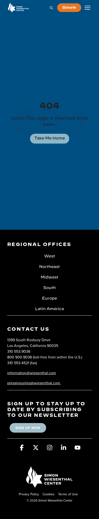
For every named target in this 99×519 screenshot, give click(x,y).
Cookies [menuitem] (49, 494)
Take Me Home (49, 138)
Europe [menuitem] (49, 298)
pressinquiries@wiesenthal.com (33, 382)
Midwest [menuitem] (49, 277)
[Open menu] (87, 7)
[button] (21, 449)
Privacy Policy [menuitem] (29, 494)
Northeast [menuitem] (49, 267)
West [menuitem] (49, 256)
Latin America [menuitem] (49, 309)
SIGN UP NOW (27, 427)
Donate (69, 7)
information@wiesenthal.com (31, 372)
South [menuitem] (49, 288)
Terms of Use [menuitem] (68, 494)
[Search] (51, 7)
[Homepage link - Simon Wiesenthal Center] (49, 486)
